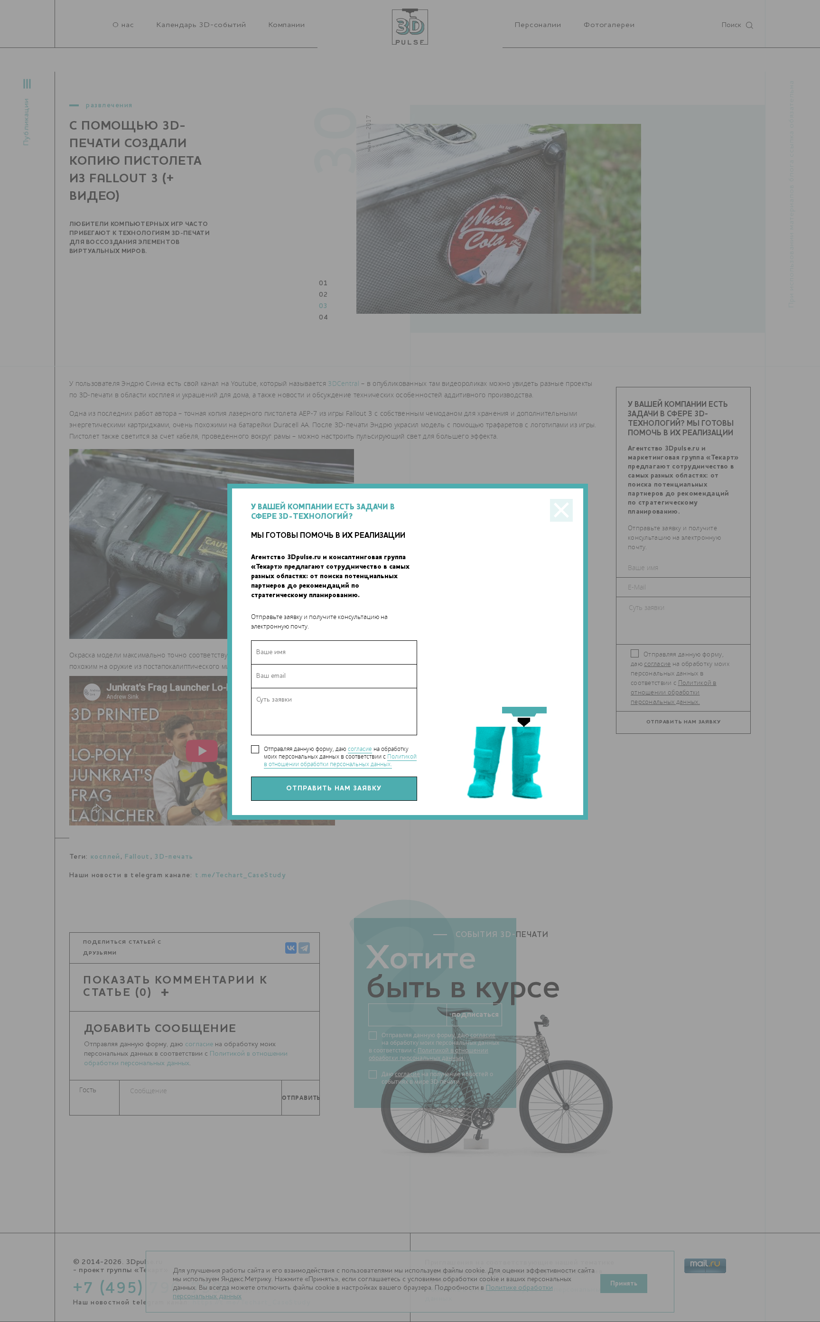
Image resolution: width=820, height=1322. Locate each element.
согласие (360, 749)
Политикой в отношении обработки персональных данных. (340, 760)
